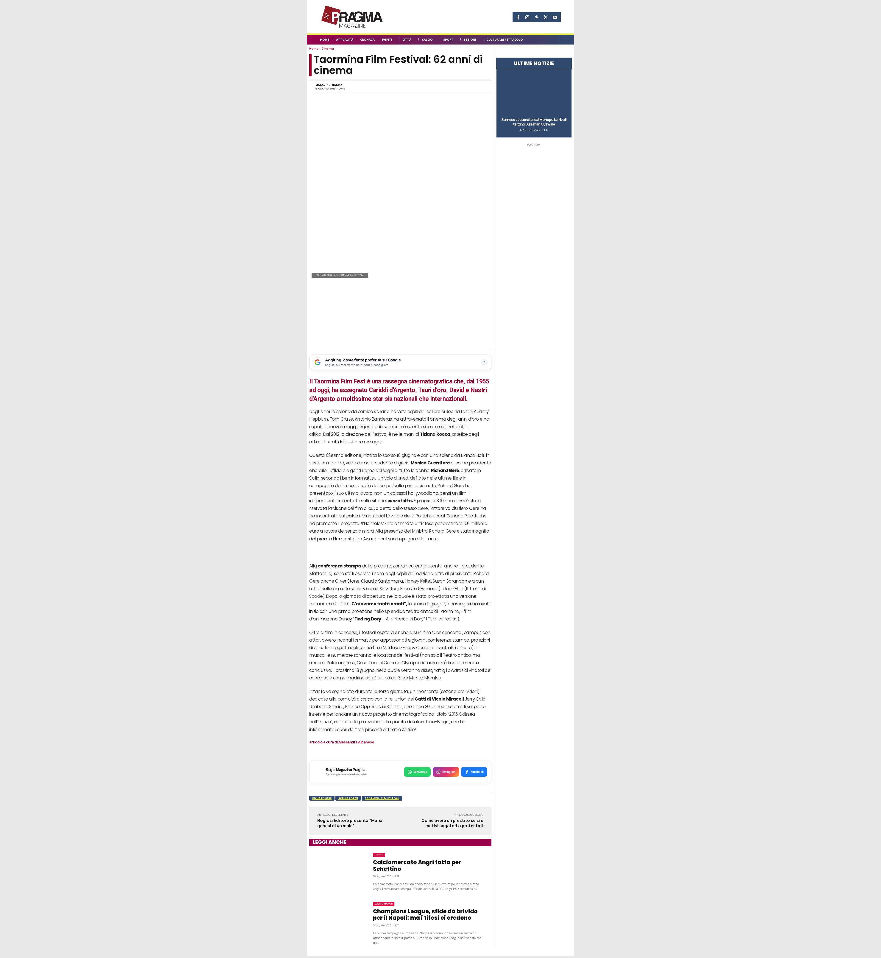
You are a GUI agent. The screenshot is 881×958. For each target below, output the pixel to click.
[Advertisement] (400, 315)
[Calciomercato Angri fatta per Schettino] (336, 872)
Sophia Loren (348, 798)
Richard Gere (322, 798)
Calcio (379, 854)
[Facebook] (518, 17)
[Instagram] (527, 17)
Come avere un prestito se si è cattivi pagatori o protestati (452, 823)
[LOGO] (352, 16)
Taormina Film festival (382, 798)
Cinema (327, 48)
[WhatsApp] (438, 86)
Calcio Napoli (383, 903)
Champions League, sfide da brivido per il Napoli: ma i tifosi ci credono (425, 915)
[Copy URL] (470, 86)
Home (313, 48)
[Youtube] (555, 17)
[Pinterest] (536, 17)
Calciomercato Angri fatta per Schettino (417, 865)
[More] (481, 86)
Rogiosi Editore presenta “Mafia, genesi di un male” (350, 823)
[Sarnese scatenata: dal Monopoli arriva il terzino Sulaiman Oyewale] (534, 92)
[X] (545, 17)
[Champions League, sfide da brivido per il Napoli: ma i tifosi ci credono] (336, 923)
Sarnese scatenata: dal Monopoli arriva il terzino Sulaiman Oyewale (533, 122)
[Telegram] (459, 86)
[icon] (558, 40)
